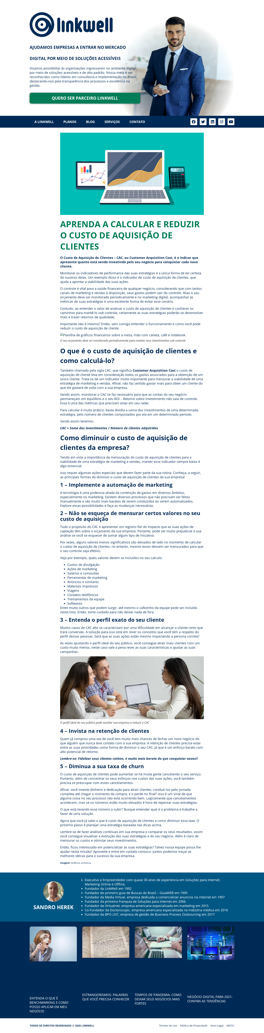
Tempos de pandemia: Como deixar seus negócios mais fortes (158, 999)
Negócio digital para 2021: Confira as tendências (209, 999)
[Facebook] (193, 121)
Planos (69, 122)
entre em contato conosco (131, 851)
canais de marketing (75, 293)
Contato (137, 122)
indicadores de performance (102, 273)
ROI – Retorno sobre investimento (140, 399)
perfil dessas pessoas (76, 636)
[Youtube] (231, 121)
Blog (90, 122)
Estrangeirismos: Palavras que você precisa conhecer (105, 997)
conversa (86, 862)
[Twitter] (203, 121)
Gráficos (75, 862)
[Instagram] (221, 121)
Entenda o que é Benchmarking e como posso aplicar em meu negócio (49, 1004)
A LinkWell (44, 122)
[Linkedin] (212, 121)
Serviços (112, 122)
